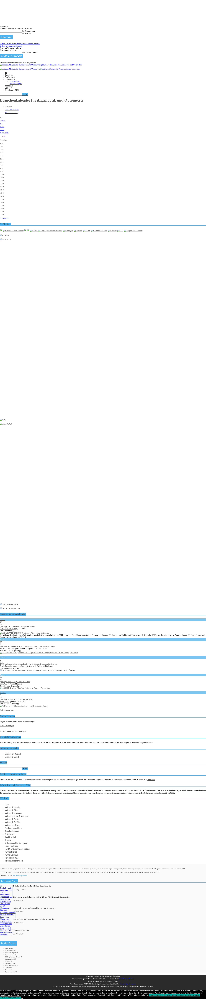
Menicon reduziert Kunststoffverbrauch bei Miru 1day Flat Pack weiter (34, 908)
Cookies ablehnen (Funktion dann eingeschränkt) (182, 995)
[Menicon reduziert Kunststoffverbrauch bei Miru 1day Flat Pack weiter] (8, 917)
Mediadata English (12, 757)
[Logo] (20, 69)
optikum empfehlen (12, 825)
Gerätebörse (10, 77)
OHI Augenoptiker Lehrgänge (16, 843)
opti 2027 (3, 684)
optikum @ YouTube (12, 822)
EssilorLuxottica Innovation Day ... (13, 666)
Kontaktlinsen (15, 81)
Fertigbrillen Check (12, 858)
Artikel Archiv (10, 834)
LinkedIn (8, 88)
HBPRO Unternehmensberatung (17, 849)
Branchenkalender (12, 831)
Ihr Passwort (26, 33)
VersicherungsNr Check (14, 861)
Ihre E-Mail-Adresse (29, 52)
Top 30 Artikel (10, 837)
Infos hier (151, 780)
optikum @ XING (11, 810)
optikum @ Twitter (12, 819)
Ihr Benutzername (29, 31)
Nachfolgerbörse (11, 846)
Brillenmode (10, 79)
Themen (8, 840)
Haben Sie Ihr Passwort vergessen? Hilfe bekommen (20, 44)
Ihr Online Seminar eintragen (14, 731)
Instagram (9, 86)
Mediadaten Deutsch (13, 754)
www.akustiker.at (11, 855)
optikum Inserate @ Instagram (17, 816)
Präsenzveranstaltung (11, 113)
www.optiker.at (11, 852)
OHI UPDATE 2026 (8, 629)
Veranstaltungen (16, 84)
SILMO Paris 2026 (7, 648)
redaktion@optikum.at (20, 876)
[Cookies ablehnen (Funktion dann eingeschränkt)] (22, 998)
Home (7, 804)
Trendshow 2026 (12, 90)
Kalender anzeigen (7, 710)
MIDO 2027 (4, 702)
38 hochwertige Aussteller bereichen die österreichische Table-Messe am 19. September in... (41, 897)
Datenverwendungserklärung (11, 46)
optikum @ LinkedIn (12, 807)
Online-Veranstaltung (12, 110)
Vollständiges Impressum (128, 984)
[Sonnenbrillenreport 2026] (7, 935)
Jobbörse (9, 75)
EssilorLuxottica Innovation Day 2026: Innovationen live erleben (32, 886)
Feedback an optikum (13, 828)
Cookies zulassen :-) (157, 995)
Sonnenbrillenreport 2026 (21, 930)
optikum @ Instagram (13, 813)
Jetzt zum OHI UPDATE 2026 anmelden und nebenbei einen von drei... (34, 919)
